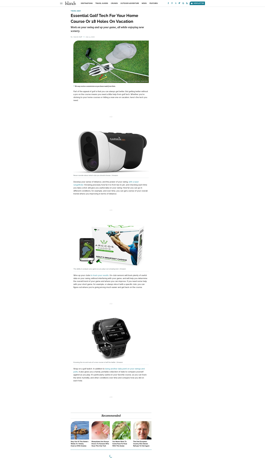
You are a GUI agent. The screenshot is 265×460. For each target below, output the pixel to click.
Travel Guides (101, 3)
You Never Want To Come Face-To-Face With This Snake (119, 444)
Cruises (114, 3)
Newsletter (199, 3)
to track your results (100, 275)
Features (153, 3)
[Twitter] (176, 3)
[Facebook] (168, 3)
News (144, 3)
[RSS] (187, 3)
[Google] (183, 3)
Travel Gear (76, 11)
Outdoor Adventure (129, 3)
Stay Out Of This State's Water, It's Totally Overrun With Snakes (79, 444)
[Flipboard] (179, 3)
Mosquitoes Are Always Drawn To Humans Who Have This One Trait (100, 444)
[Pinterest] (172, 3)
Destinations (87, 3)
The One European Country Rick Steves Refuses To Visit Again (141, 444)
